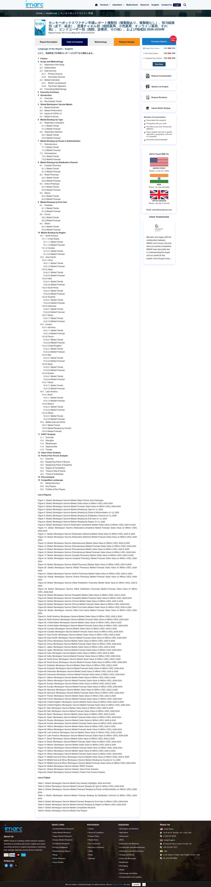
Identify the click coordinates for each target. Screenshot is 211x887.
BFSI (122, 840)
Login (176, 5)
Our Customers (94, 844)
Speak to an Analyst (159, 87)
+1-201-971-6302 (169, 836)
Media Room (132, 5)
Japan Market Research (62, 836)
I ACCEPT (136, 884)
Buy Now (159, 64)
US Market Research (61, 844)
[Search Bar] (185, 5)
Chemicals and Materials (129, 844)
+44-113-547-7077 (170, 847)
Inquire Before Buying (160, 108)
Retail (122, 870)
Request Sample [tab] (126, 42)
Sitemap (92, 858)
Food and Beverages (128, 858)
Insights (155, 5)
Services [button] (104, 5)
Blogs (55, 855)
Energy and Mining (127, 855)
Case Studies (58, 862)
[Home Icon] (96, 4)
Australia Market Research (63, 829)
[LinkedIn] (6, 865)
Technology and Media (128, 873)
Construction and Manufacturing (132, 847)
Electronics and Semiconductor (132, 851)
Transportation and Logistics (131, 877)
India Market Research (62, 832)
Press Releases (59, 858)
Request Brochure (159, 97)
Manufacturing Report (61, 851)
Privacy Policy (118, 884)
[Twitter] (16, 865)
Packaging (124, 866)
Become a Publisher (96, 847)
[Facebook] (11, 865)
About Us (144, 5)
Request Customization (161, 76)
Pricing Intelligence (60, 847)
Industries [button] (117, 5)
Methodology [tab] (101, 42)
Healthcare (124, 862)
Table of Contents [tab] (74, 42)
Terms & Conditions (96, 832)
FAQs (91, 851)
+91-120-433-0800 (170, 858)
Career (91, 829)
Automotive (124, 836)
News (91, 855)
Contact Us (166, 5)
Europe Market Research (63, 840)
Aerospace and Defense (129, 829)
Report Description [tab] (48, 42)
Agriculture (124, 832)
